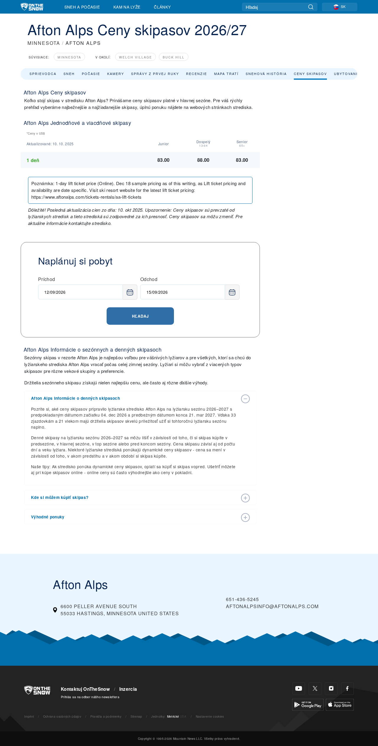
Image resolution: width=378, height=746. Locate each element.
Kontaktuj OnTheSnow (85, 689)
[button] (134, 398)
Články (162, 7)
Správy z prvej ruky (155, 73)
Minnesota (69, 57)
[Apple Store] (340, 704)
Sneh (69, 73)
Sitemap (136, 716)
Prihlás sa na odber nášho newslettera (90, 696)
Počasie (91, 73)
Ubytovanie (347, 73)
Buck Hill (174, 57)
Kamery (115, 73)
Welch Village (135, 57)
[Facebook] (347, 688)
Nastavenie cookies (210, 716)
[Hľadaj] (310, 7)
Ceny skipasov (310, 73)
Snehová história (266, 73)
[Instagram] (331, 688)
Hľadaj (140, 316)
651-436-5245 (242, 599)
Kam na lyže (127, 7)
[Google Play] (308, 704)
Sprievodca (43, 73)
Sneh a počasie (82, 7)
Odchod (148, 279)
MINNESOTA (43, 43)
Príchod (46, 279)
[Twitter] (315, 688)
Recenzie (196, 73)
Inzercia (128, 689)
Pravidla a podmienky (105, 716)
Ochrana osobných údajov (62, 716)
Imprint (29, 716)
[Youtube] (298, 688)
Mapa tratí (226, 73)
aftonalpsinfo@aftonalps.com (272, 606)
